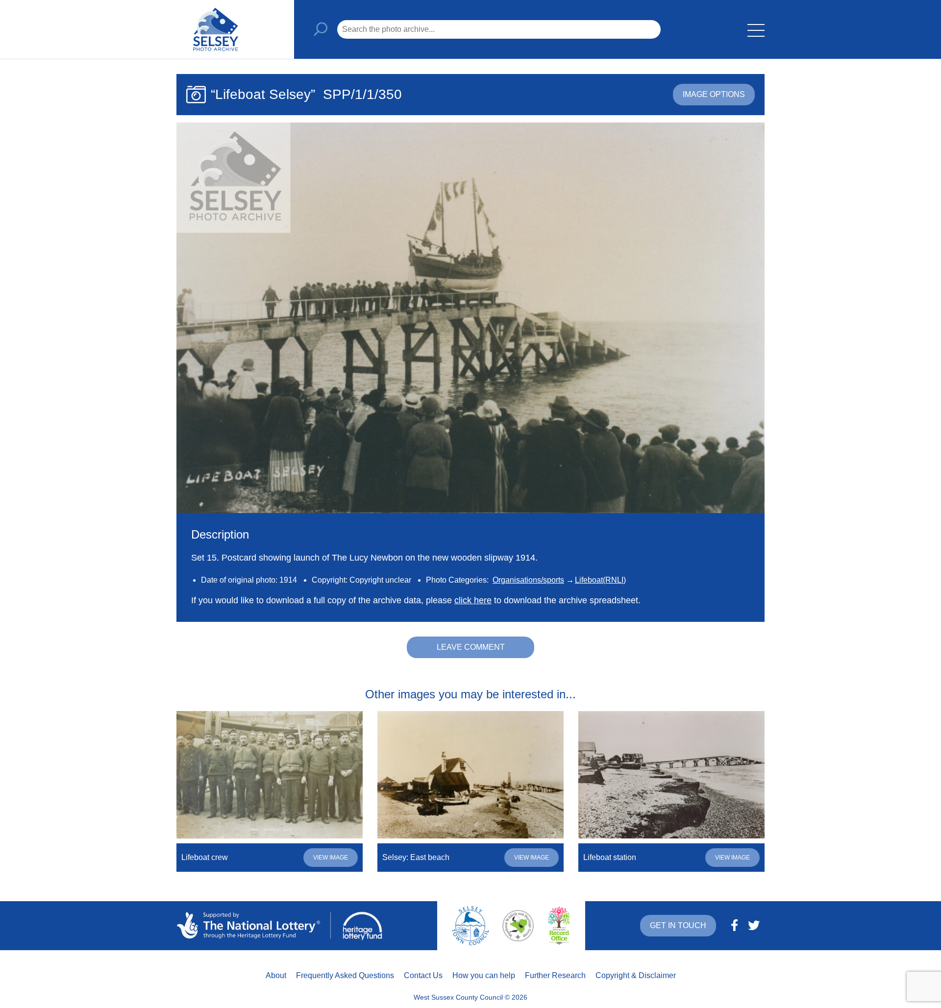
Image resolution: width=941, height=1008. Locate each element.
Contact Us (423, 975)
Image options (714, 94)
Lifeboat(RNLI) (600, 580)
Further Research (555, 975)
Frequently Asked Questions (345, 975)
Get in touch (678, 925)
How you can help (483, 975)
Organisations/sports (528, 580)
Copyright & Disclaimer (635, 975)
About (276, 975)
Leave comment (471, 647)
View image (330, 857)
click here (473, 600)
